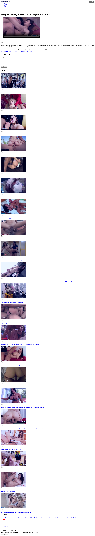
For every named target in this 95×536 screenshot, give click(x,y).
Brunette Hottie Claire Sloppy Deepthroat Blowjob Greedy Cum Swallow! (20, 134)
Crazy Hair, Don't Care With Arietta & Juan (12, 470)
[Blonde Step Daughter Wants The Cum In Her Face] (13, 108)
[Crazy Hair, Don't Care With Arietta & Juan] (13, 465)
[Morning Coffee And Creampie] (13, 486)
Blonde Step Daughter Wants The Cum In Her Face (14, 113)
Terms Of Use (10, 526)
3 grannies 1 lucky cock (7, 92)
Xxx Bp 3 (64, 517)
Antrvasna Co (12, 517)
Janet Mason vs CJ (6, 176)
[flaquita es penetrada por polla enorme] (13, 318)
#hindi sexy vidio (24, 51)
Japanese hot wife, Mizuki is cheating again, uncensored (15, 260)
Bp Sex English (59, 517)
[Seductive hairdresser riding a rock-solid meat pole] (13, 381)
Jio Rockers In (38, 517)
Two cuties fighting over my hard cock (11, 449)
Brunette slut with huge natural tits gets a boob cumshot (15, 365)
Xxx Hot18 (3, 517)
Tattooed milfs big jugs (7, 218)
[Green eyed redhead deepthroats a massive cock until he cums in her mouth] (13, 192)
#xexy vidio (30, 51)
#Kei (2, 51)
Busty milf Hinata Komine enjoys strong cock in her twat (16, 512)
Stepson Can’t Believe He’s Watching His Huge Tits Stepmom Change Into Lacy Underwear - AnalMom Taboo (30, 428)
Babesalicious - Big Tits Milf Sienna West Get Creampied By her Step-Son (20, 344)
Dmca (14, 526)
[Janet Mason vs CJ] (13, 171)
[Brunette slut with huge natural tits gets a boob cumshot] (13, 360)
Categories (5, 4)
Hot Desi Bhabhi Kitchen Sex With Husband (12, 302)
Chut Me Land (32, 517)
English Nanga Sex (79, 517)
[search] (1, 11)
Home (4, 3)
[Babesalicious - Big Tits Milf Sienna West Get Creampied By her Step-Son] (13, 339)
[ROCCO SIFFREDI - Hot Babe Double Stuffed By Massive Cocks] (13, 150)
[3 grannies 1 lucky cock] (13, 87)
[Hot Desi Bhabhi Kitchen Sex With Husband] (13, 297)
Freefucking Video (24, 517)
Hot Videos (5, 6)
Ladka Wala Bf (52, 517)
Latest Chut (18, 517)
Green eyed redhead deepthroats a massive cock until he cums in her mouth (20, 197)
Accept (2, 534)
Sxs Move (7, 517)
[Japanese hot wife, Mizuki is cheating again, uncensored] (13, 255)
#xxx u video (17, 51)
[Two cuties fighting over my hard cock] (13, 444)
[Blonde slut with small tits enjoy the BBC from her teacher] (13, 234)
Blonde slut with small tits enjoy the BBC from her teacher (16, 239)
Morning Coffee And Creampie (9, 491)
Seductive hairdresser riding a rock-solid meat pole (14, 386)
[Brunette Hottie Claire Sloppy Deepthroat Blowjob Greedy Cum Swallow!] (13, 129)
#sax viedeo (11, 51)
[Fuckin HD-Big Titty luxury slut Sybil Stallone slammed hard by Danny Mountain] (13, 402)
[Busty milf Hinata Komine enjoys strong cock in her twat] (13, 507)
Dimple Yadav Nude (71, 517)
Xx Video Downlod (45, 517)
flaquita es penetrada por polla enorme (11, 323)
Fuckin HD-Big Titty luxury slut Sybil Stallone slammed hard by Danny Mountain (22, 407)
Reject (6, 534)
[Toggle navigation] (9, 1)
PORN (4, 1)
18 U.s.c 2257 (3, 526)
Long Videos (5, 5)
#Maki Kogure (6, 51)
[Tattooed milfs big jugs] (13, 213)
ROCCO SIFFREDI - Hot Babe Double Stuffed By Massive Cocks (18, 155)
